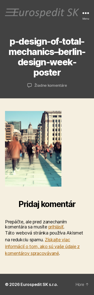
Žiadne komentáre (50, 85)
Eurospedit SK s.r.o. (39, 284)
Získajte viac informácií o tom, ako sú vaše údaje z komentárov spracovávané (42, 246)
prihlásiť (56, 226)
